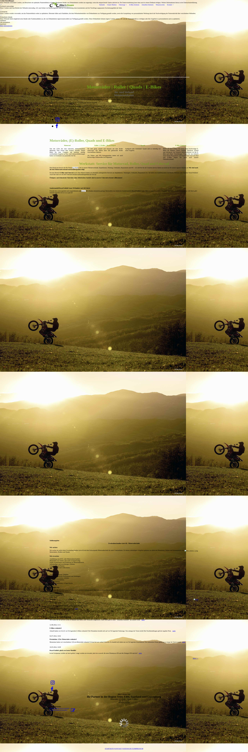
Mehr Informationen (6, 26)
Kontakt (169, 5)
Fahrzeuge (122, 5)
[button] (98, 20)
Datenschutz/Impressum (132, 748)
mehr (76, 609)
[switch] (1, 10)
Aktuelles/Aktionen (147, 5)
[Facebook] (56, 126)
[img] (62, 5)
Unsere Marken (112, 5)
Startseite (102, 5)
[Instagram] (57, 119)
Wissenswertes (160, 5)
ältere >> (195, 658)
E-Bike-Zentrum (134, 5)
